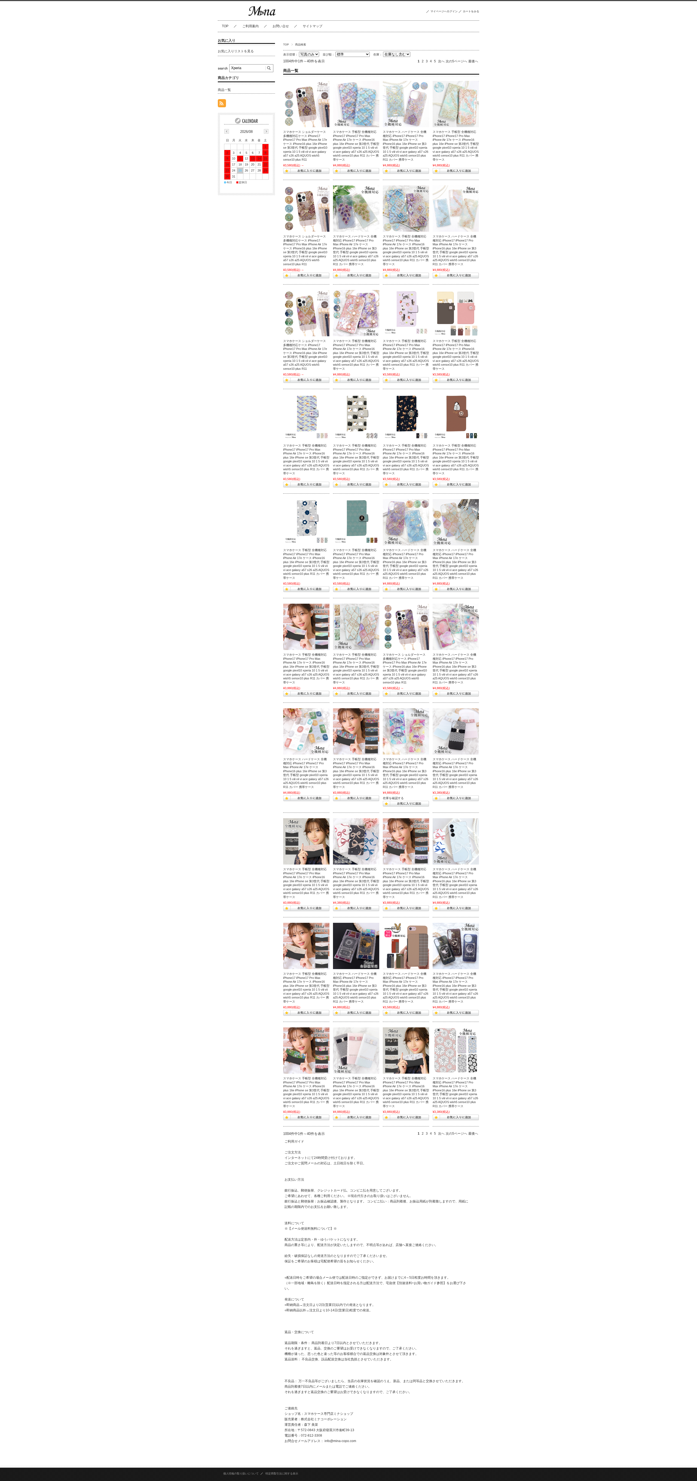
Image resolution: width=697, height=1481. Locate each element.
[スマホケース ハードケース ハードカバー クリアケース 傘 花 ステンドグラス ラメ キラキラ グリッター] (406, 731)
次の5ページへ (456, 61)
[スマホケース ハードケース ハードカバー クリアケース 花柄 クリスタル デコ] (456, 1050)
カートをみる (471, 11)
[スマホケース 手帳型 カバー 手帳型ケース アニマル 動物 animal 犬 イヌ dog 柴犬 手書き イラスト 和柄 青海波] (306, 418)
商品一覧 (224, 90)
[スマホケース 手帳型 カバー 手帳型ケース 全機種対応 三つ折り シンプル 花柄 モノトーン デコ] (406, 1050)
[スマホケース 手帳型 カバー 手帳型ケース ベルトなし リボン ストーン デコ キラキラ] (356, 841)
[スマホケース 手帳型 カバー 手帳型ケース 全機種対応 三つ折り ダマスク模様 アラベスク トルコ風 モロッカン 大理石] (406, 841)
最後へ (473, 61)
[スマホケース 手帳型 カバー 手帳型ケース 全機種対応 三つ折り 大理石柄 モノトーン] (356, 731)
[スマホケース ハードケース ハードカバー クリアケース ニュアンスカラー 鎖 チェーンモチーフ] (456, 208)
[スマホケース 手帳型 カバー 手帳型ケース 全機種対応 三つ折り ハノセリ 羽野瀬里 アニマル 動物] (306, 1050)
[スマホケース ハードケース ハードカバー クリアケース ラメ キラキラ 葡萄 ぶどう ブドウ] (356, 208)
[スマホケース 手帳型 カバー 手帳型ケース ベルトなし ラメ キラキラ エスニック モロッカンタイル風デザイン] (356, 627)
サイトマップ (312, 26)
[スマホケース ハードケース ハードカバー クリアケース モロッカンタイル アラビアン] (456, 522)
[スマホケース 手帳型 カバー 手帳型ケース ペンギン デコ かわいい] (456, 418)
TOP (225, 26)
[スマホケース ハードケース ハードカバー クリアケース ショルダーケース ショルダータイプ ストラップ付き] (306, 313)
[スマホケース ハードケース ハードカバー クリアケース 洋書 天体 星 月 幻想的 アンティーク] (456, 946)
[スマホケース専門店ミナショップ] (262, 16)
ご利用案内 (250, 26)
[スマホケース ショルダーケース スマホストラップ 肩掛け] (306, 104)
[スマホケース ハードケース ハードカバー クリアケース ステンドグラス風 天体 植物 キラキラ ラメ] (356, 946)
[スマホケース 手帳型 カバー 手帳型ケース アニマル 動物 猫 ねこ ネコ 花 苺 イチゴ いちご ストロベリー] (406, 313)
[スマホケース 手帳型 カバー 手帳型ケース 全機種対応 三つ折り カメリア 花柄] (306, 841)
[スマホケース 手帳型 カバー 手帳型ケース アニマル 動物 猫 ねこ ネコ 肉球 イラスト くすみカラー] (356, 418)
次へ (441, 61)
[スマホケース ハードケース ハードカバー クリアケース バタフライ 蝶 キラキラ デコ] (406, 522)
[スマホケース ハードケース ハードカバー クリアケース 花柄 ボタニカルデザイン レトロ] (306, 731)
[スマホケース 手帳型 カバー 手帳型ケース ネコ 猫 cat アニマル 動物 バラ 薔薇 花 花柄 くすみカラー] (356, 522)
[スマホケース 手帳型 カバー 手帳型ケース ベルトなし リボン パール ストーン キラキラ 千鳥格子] (356, 1050)
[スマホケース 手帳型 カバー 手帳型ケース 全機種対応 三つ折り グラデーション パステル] (306, 627)
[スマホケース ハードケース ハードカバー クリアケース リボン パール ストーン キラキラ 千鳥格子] (456, 731)
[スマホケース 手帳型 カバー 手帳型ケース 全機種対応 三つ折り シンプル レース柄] (306, 946)
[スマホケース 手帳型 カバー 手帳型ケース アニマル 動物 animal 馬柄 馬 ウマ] (406, 418)
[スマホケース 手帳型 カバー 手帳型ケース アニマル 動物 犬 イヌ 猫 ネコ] (456, 313)
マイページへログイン (444, 11)
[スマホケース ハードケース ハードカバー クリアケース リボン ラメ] (456, 841)
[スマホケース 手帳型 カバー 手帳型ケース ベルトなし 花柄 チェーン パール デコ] (456, 104)
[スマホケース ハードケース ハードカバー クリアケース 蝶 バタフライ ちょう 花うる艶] (406, 104)
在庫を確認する (393, 798)
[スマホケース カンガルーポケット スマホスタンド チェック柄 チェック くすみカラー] (406, 946)
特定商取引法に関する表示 (281, 1473)
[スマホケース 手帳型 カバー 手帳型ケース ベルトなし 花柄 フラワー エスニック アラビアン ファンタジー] (356, 313)
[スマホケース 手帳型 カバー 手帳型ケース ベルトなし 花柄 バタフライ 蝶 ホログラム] (406, 208)
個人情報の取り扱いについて (241, 1473)
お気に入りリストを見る (236, 51)
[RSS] (222, 104)
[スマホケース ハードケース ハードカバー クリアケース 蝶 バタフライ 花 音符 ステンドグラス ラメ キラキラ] (456, 627)
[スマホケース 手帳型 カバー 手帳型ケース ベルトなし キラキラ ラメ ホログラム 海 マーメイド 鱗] (356, 104)
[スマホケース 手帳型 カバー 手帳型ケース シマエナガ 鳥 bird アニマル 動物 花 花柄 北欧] (306, 522)
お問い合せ (281, 26)
